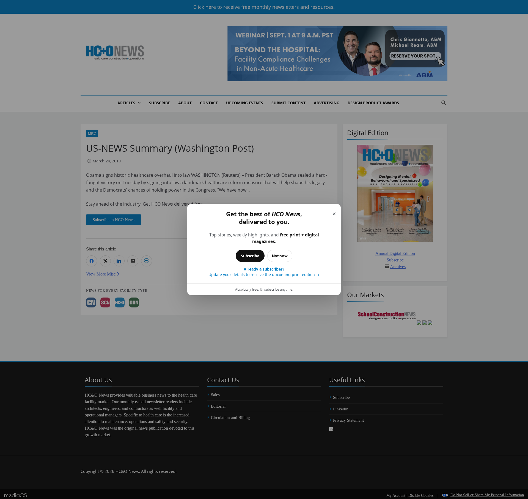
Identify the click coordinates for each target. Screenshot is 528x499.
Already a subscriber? (264, 271)
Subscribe (250, 255)
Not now (280, 255)
